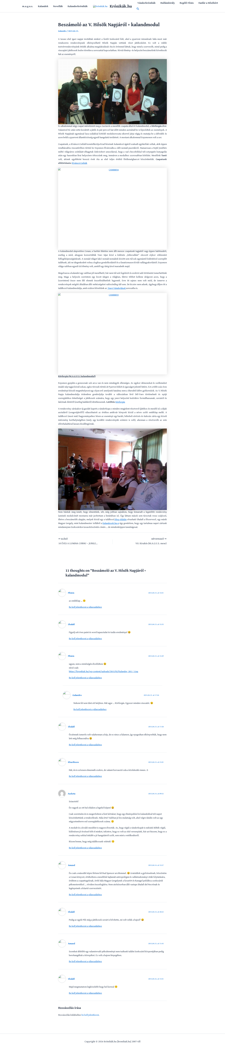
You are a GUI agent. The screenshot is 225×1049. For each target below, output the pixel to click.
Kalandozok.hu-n (111, 523)
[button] (138, 9)
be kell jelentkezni (90, 1014)
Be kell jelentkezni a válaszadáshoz (85, 607)
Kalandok (43, 6)
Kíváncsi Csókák (79, 163)
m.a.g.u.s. (27, 6)
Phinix (71, 592)
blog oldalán (120, 519)
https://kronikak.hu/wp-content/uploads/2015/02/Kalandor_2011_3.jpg (103, 671)
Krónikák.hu (121, 6)
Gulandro (77, 695)
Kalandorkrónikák (78, 6)
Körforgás (120, 401)
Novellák (58, 6)
